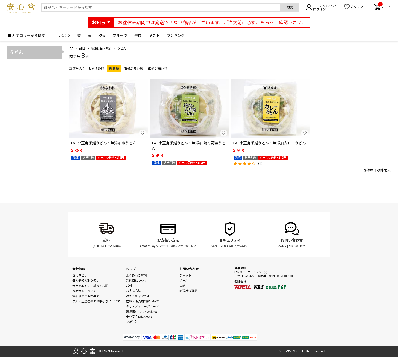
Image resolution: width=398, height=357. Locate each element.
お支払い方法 (168, 240)
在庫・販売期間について (142, 301)
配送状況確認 (188, 291)
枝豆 (102, 35)
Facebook (320, 351)
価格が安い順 (133, 68)
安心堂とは (79, 275)
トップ (71, 48)
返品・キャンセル (138, 296)
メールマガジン (288, 351)
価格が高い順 (157, 68)
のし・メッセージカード (142, 306)
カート (385, 6)
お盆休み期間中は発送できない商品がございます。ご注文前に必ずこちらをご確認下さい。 (212, 22)
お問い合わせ (292, 240)
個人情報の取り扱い (85, 280)
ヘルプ (282, 246)
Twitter (305, 351)
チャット (185, 275)
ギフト (154, 35)
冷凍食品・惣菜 (101, 48)
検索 (290, 7)
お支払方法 (133, 291)
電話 (182, 286)
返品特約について (84, 291)
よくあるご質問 (136, 275)
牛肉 (138, 35)
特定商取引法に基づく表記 (90, 286)
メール (183, 280)
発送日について (136, 280)
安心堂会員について (139, 317)
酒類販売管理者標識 (85, 296)
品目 (82, 48)
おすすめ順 (96, 68)
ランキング (176, 35)
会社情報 (78, 269)
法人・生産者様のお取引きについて (96, 301)
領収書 (141, 311)
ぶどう (64, 35)
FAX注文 (131, 322)
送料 (106, 240)
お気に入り (359, 7)
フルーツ (120, 35)
